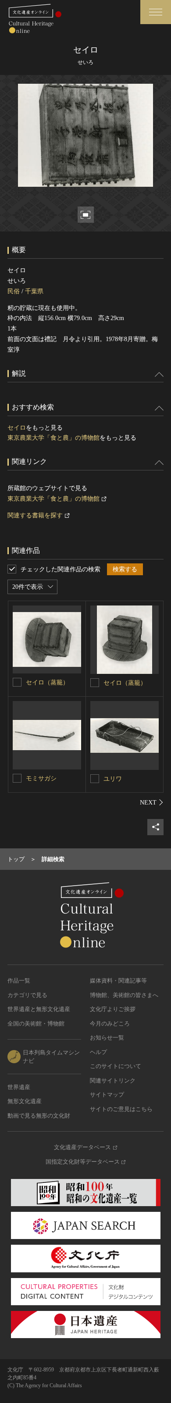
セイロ (16, 427)
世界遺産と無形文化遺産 (38, 1009)
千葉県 (34, 291)
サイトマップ (107, 1094)
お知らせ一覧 (107, 1037)
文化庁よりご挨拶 (112, 1009)
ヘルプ (98, 1052)
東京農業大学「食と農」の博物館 (53, 437)
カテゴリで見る (27, 995)
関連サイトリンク (112, 1080)
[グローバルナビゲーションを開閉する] (155, 12)
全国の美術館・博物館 (35, 1023)
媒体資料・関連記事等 (118, 980)
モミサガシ (41, 778)
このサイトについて (115, 1066)
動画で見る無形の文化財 (38, 1115)
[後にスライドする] (152, 802)
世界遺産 (18, 1087)
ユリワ (112, 779)
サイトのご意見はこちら (121, 1109)
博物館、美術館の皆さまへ (124, 995)
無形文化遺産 (24, 1101)
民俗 (13, 291)
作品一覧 (18, 980)
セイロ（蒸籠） (47, 682)
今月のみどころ (110, 1023)
